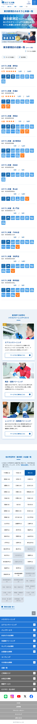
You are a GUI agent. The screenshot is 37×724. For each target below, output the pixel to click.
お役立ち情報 (6, 678)
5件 (15, 170)
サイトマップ (18, 714)
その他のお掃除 (6, 662)
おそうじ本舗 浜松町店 (10, 256)
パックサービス (6, 630)
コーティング (5, 657)
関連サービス (6, 684)
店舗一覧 (4, 668)
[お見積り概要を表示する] (29, 2)
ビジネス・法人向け (8, 689)
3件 (15, 237)
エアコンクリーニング (9, 624)
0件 (15, 285)
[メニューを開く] (34, 2)
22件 (28, 96)
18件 (23, 261)
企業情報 (18, 706)
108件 (29, 71)
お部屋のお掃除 (6, 651)
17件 (19, 96)
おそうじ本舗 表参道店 (10, 280)
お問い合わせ (18, 718)
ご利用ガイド (6, 673)
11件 (23, 146)
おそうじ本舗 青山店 (9, 189)
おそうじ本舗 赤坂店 (9, 116)
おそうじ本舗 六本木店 (10, 232)
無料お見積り (24, 465)
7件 (20, 121)
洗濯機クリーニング (8, 641)
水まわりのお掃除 (7, 635)
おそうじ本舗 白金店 (9, 165)
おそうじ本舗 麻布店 (9, 66)
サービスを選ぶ (10, 57)
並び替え (23, 57)
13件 (20, 71)
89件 (28, 121)
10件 (23, 194)
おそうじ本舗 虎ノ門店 (10, 208)
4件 (15, 194)
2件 (15, 261)
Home (18, 703)
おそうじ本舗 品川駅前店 (11, 141)
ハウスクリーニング (8, 619)
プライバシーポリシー (18, 710)
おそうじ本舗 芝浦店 (9, 91)
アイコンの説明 (31, 51)
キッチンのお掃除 (7, 646)
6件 (23, 170)
